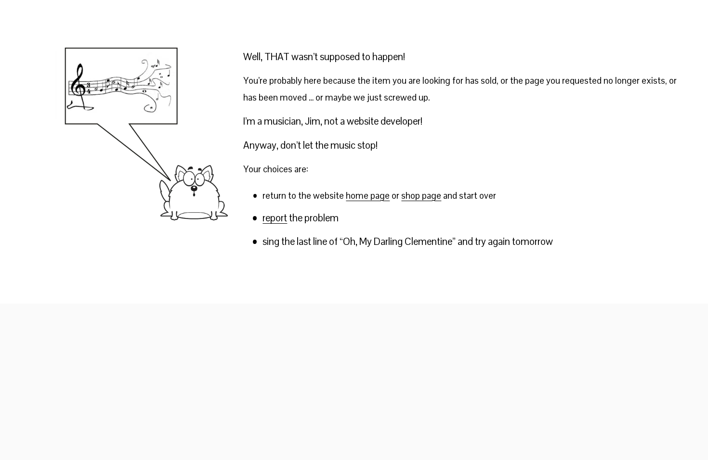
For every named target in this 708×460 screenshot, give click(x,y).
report (274, 218)
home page (368, 195)
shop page (421, 195)
